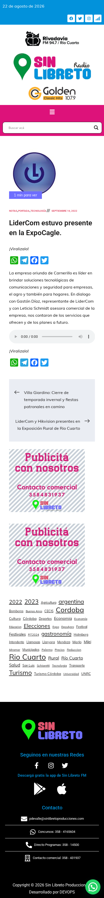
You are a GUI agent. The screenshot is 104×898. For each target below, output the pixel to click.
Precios (60, 650)
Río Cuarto (72, 658)
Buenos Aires (34, 611)
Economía (80, 619)
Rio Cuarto (27, 656)
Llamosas (33, 642)
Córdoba (30, 619)
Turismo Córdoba (47, 674)
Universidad (71, 674)
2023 (31, 601)
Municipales (30, 650)
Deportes (45, 619)
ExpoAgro (67, 627)
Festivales (17, 634)
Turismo (20, 672)
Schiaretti (43, 665)
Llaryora (48, 642)
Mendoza (63, 642)
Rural (53, 658)
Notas (13, 210)
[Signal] (97, 18)
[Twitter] (80, 18)
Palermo (47, 650)
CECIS (49, 611)
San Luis (28, 665)
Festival (81, 627)
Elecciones (37, 625)
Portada (24, 210)
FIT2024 (33, 634)
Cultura (15, 619)
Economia (63, 618)
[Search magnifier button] (96, 127)
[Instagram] (89, 18)
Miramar (14, 650)
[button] (52, 112)
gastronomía (56, 634)
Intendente (16, 642)
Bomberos (16, 611)
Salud (14, 665)
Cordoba (70, 609)
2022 (15, 601)
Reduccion (74, 650)
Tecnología (38, 210)
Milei (87, 642)
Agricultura (48, 602)
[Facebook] (71, 18)
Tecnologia (59, 665)
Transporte (77, 665)
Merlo (77, 642)
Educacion (15, 627)
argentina (71, 601)
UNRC (86, 674)
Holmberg (81, 634)
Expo (56, 627)
